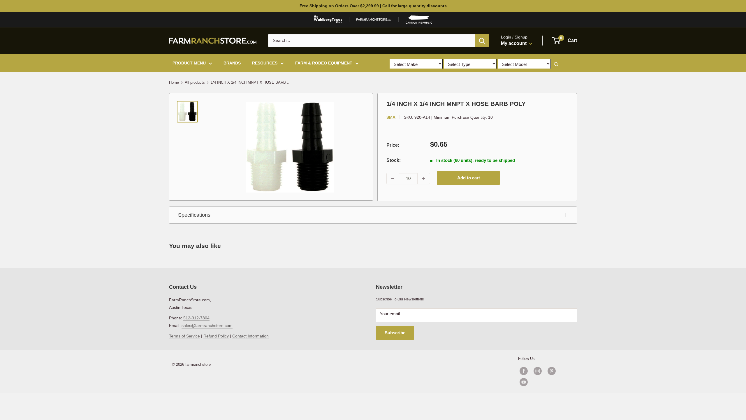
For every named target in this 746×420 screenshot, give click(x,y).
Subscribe (395, 332)
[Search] (482, 40)
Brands (232, 63)
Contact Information (250, 336)
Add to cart (468, 177)
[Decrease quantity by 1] (393, 178)
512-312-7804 (196, 318)
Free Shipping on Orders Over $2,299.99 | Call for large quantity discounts (373, 6)
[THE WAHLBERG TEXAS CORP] (328, 19)
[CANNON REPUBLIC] (419, 19)
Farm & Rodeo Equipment (323, 63)
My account (514, 43)
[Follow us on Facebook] (524, 371)
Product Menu (189, 63)
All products (195, 82)
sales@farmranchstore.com (207, 325)
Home (174, 82)
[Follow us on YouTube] (545, 382)
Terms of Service (184, 336)
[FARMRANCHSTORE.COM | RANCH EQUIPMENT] (373, 19)
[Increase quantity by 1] (424, 178)
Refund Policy (216, 336)
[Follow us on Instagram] (538, 371)
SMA (390, 117)
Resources (264, 63)
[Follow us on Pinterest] (552, 371)
